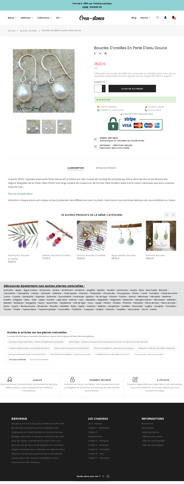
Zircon (145, 309)
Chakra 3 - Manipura (98, 440)
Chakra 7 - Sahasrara (99, 458)
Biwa (141, 290)
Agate (18, 290)
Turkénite (76, 309)
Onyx (90, 302)
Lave (81, 299)
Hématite (155, 296)
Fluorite (113, 296)
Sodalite (126, 306)
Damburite (28, 296)
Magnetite (115, 299)
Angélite (91, 290)
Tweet (100, 53)
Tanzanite (171, 306)
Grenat (132, 296)
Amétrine (80, 290)
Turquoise (89, 309)
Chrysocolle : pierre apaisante (149, 354)
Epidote (90, 296)
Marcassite (159, 299)
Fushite (122, 296)
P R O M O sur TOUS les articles (92, 3)
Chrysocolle (109, 293)
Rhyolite (54, 306)
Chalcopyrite (70, 293)
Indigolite (17, 299)
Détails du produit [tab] (106, 168)
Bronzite (163, 290)
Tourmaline (64, 309)
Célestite (56, 293)
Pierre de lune (152, 302)
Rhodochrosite (28, 306)
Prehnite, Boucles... (156, 255)
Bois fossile (151, 290)
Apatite (101, 290)
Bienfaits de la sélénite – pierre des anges (70, 354)
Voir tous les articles (39, 359)
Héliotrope (143, 296)
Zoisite (153, 309)
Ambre (56, 290)
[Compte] (165, 17)
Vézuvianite (133, 309)
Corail (144, 293)
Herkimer (166, 296)
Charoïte (83, 293)
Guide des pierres (150, 432)
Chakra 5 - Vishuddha (99, 449)
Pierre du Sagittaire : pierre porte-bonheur (114, 348)
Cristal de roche (169, 293)
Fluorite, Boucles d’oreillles (91, 255)
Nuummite (52, 302)
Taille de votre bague (152, 445)
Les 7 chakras (95, 423)
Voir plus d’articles (17, 359)
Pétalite (117, 302)
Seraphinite (113, 306)
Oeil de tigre (79, 302)
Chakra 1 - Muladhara (98, 427)
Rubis (73, 306)
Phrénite (127, 302)
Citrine (135, 293)
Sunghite (158, 306)
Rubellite (64, 306)
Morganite (31, 302)
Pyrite (6, 306)
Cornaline (154, 293)
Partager (94, 53)
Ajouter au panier (132, 88)
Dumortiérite (64, 296)
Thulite (16, 309)
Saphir (81, 306)
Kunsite (50, 299)
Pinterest (106, 53)
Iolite (26, 299)
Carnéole (45, 293)
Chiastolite (95, 293)
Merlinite (171, 299)
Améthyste (67, 290)
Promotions (147, 423)
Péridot (107, 302)
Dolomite (51, 296)
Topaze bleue (29, 309)
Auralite (111, 290)
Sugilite (148, 306)
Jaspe (42, 299)
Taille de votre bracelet (153, 440)
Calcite (35, 293)
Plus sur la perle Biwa (20, 193)
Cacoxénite (9, 293)
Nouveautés (148, 427)
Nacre (41, 302)
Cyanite (16, 296)
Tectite (7, 309)
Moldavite (19, 302)
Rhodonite (43, 306)
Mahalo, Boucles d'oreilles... (57, 255)
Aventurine (122, 290)
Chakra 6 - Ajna (96, 453)
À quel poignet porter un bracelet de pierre (29, 348)
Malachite (128, 299)
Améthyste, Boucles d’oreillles (19, 257)
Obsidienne (65, 302)
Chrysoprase (123, 293)
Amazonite (44, 290)
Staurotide (137, 306)
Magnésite (103, 299)
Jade (33, 299)
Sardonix (91, 306)
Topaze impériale (47, 309)
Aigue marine (30, 290)
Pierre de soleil (168, 302)
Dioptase (40, 296)
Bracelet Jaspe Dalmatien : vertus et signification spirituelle (36, 342)
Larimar (73, 299)
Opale (98, 302)
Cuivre (7, 296)
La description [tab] (76, 168)
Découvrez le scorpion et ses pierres (71, 348)
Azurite (133, 290)
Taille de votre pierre (152, 436)
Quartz (15, 306)
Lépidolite (90, 299)
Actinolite (8, 290)
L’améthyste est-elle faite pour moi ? (112, 354)
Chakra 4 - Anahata (98, 445)
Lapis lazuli (61, 299)
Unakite (99, 309)
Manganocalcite (143, 299)
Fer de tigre (101, 296)
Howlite (7, 299)
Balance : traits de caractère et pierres (157, 348)
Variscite (110, 309)
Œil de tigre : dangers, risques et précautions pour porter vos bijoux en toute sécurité (108, 342)
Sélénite (102, 306)
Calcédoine (23, 293)
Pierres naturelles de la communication (27, 354)
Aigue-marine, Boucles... (124, 255)
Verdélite (121, 309)
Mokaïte (8, 302)
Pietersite (138, 302)
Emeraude (78, 296)
